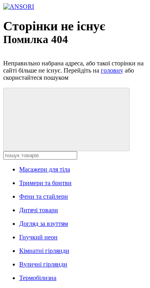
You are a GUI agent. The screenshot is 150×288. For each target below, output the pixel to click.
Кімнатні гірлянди (44, 250)
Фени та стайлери (43, 196)
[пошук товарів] (66, 119)
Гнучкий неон (38, 237)
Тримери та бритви (45, 183)
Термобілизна (37, 277)
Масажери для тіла (44, 169)
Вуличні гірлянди (43, 264)
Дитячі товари (38, 210)
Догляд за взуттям (43, 223)
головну (112, 70)
